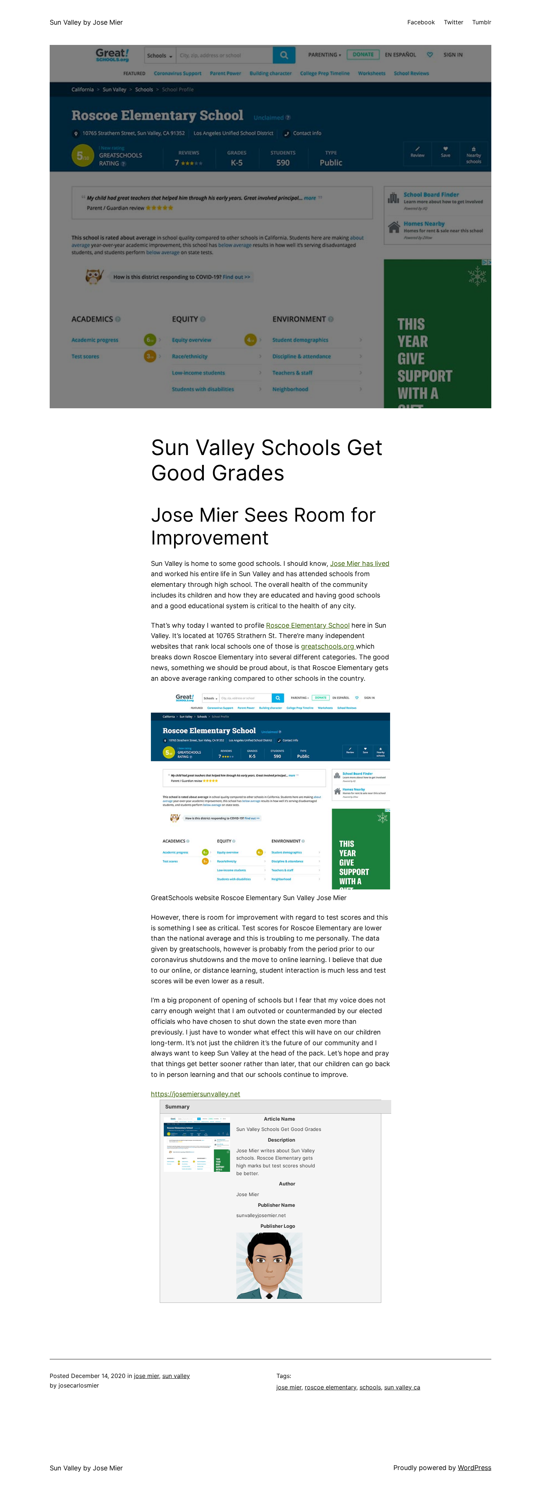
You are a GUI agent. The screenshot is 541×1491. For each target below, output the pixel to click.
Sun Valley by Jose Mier (86, 22)
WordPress (474, 1467)
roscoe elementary (330, 1387)
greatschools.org (328, 646)
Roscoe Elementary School (308, 625)
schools (370, 1387)
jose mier (146, 1375)
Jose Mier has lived (359, 563)
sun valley (176, 1375)
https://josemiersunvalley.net (195, 1094)
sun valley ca (402, 1387)
